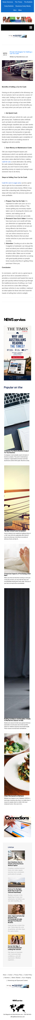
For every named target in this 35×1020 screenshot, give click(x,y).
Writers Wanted (16, 977)
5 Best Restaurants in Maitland (14, 796)
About (4, 975)
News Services (8, 2)
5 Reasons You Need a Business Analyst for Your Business (16, 451)
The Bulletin (28, 2)
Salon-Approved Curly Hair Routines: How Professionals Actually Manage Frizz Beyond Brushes (16, 919)
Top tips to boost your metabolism (15, 531)
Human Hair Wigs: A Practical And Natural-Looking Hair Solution (15, 947)
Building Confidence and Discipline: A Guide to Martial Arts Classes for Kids (17, 719)
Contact (10, 975)
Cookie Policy (28, 975)
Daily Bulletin (9, 6)
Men (14, 10)
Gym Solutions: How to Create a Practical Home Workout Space (15, 863)
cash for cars (6, 162)
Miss (20, 10)
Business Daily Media (23, 6)
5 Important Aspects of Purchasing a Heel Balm (17, 574)
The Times (18, 2)
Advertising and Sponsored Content (18, 980)
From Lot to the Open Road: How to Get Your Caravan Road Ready (15, 890)
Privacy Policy (18, 975)
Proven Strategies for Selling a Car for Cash (21, 52)
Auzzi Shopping (26, 977)
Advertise (7, 977)
